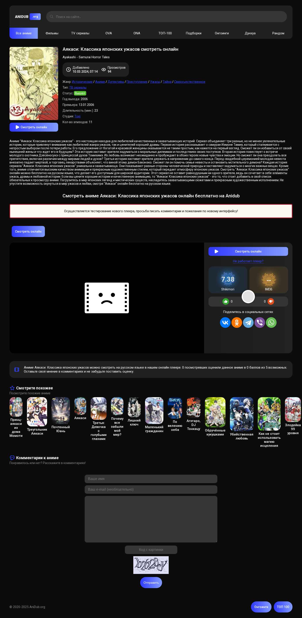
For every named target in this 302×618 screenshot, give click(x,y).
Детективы (116, 82)
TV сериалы (80, 33)
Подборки (193, 33)
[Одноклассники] (236, 322)
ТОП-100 (165, 33)
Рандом (278, 33)
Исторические (82, 82)
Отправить (151, 582)
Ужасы (155, 82)
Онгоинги (222, 33)
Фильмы (52, 33)
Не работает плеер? (248, 261)
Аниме (100, 82)
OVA (108, 33)
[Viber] (259, 322)
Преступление (137, 82)
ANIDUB (26, 17)
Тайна (167, 82)
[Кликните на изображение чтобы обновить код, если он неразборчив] (151, 565)
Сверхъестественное (189, 82)
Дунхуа (250, 33)
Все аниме (24, 33)
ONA (137, 33)
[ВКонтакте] (225, 322)
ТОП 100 (283, 607)
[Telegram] (248, 322)
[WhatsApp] (271, 322)
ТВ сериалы (77, 87)
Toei (77, 116)
